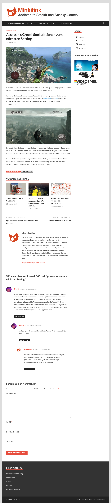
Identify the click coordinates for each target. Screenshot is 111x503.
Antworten (19, 316)
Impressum (10, 477)
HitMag (101, 500)
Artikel (30, 23)
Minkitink (28, 349)
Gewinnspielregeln (13, 489)
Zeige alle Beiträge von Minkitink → (34, 262)
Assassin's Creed (27, 171)
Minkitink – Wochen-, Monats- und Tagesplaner (60, 200)
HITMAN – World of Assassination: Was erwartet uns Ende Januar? (37, 202)
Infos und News (11, 31)
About (8, 481)
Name (9, 422)
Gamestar (47, 98)
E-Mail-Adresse (13, 432)
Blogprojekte (67, 23)
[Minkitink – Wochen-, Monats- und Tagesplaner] (61, 196)
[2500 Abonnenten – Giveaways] (16, 196)
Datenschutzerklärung (14, 474)
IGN (56, 98)
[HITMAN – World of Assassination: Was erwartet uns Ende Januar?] (39, 196)
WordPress (92, 500)
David (16, 289)
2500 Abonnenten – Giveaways (14, 199)
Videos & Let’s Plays (47, 23)
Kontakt (9, 485)
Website (9, 442)
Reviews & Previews (16, 23)
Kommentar (11, 393)
